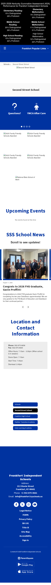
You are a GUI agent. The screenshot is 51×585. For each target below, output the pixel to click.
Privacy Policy (25, 519)
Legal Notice (26, 510)
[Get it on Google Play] (25, 564)
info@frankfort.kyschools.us (28, 496)
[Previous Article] (23, 307)
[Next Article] (28, 307)
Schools (6, 64)
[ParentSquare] (25, 558)
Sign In (25, 540)
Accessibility (26, 536)
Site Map (25, 531)
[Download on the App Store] (25, 571)
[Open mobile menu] (5, 48)
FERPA (25, 515)
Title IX (25, 527)
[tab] (21, 126)
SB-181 (25, 523)
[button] (35, 48)
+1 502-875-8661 (29, 493)
